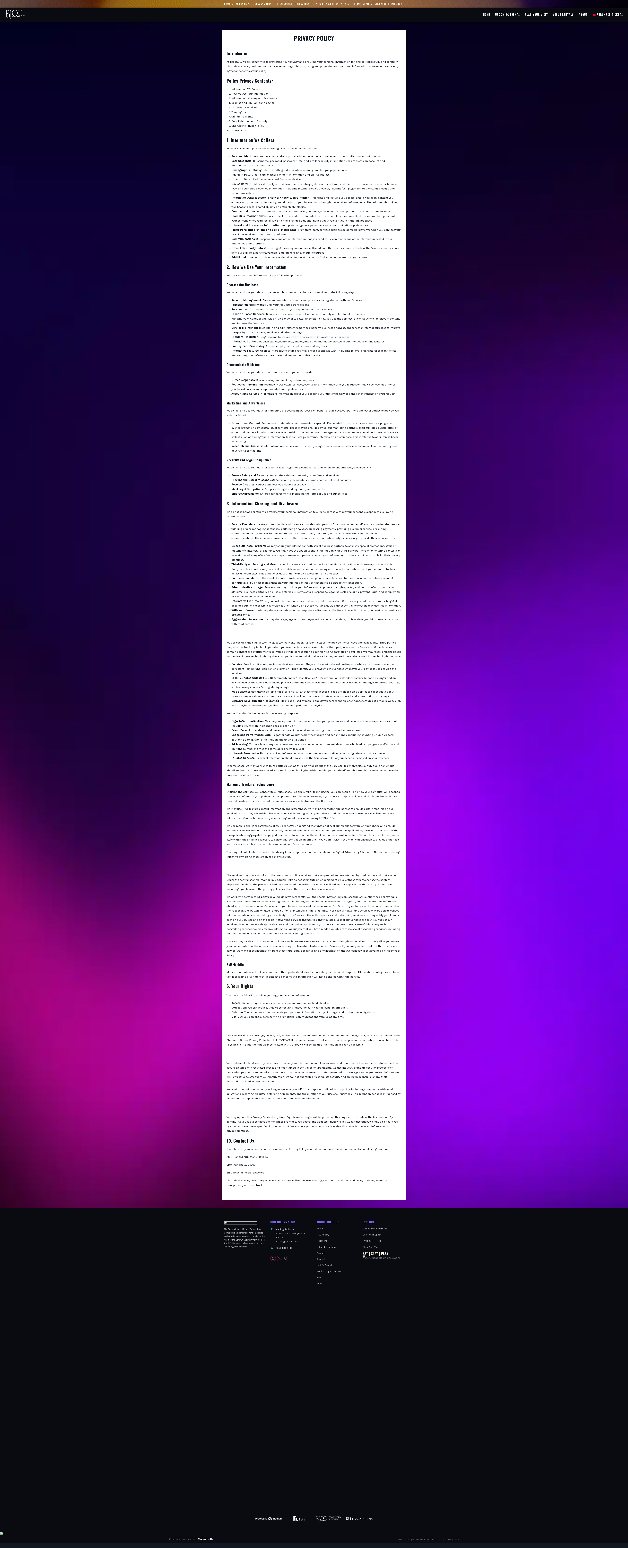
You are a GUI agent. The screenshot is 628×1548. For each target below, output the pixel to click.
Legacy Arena (263, 3)
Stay (374, 1253)
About (319, 1228)
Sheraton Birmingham (388, 3)
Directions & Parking (375, 1228)
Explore (320, 1253)
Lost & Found (324, 1265)
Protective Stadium (236, 3)
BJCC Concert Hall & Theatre (295, 3)
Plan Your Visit (371, 1246)
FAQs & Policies (372, 1240)
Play (384, 1253)
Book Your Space (372, 1234)
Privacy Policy (453, 1539)
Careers (322, 1240)
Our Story (323, 1234)
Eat (365, 1253)
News (319, 1283)
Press (319, 1277)
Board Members (327, 1246)
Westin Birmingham (356, 3)
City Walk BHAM (329, 3)
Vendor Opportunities (328, 1271)
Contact (320, 1259)
